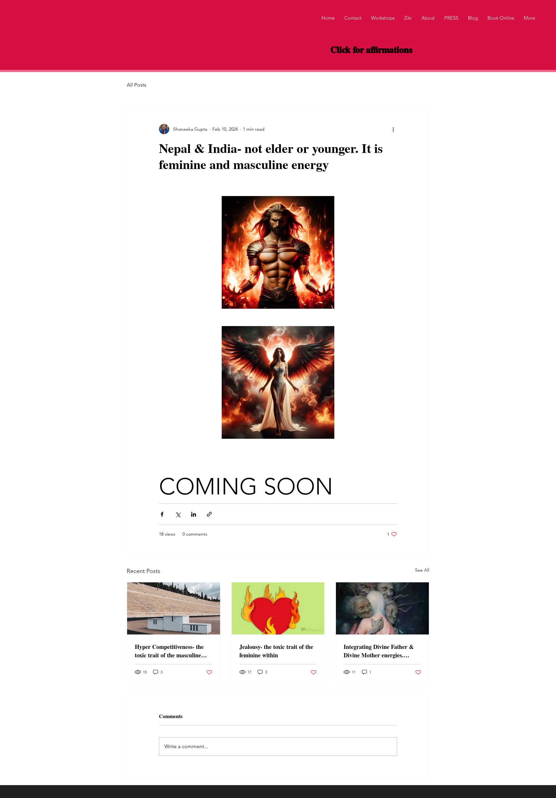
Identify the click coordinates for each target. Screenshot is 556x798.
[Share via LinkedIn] (193, 514)
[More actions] (393, 129)
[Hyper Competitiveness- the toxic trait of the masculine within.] (173, 608)
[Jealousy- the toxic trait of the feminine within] (278, 608)
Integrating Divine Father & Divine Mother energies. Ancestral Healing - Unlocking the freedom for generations (381, 651)
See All (422, 570)
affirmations (388, 49)
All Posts (136, 85)
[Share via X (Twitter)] (178, 514)
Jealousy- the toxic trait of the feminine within (276, 651)
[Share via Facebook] (162, 514)
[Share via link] (209, 514)
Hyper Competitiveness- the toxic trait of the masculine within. (169, 651)
